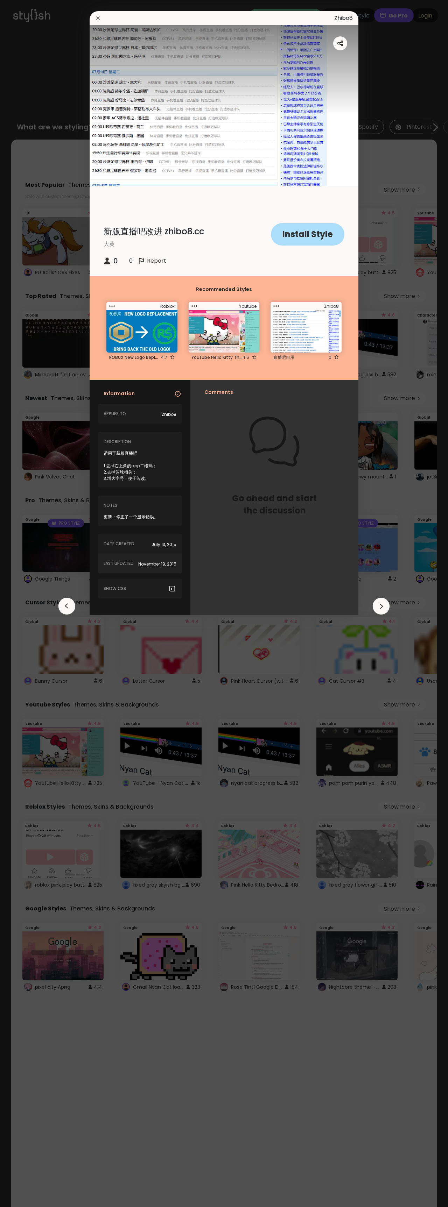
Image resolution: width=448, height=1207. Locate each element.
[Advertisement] (28, 604)
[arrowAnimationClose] (67, 606)
